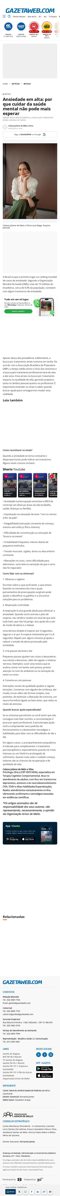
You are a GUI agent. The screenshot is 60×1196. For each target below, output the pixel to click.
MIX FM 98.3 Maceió (12, 1056)
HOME (5, 84)
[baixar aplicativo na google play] (13, 839)
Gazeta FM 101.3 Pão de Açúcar (17, 1072)
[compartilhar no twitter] (19, 1191)
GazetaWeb (8, 1069)
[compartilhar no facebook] (31, 1191)
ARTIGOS (27, 84)
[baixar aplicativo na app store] (28, 839)
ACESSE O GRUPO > (18, 311)
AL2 (45, 16)
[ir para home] (30, 10)
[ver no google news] (50, 1191)
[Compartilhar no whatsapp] (25, 1191)
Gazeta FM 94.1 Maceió (13, 1063)
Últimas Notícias (19, 16)
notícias (16, 84)
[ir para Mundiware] (12, 1179)
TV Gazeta (53, 16)
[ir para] (44, 1069)
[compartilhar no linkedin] (37, 1191)
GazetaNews (8, 1075)
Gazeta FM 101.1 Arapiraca (15, 1066)
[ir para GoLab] (33, 1179)
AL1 (40, 16)
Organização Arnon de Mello (16, 1078)
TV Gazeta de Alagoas (13, 1060)
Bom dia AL (32, 16)
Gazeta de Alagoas (11, 1053)
